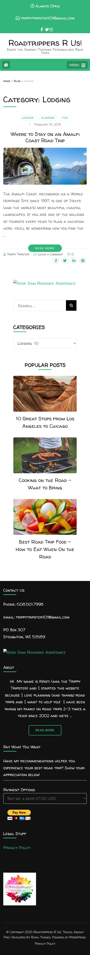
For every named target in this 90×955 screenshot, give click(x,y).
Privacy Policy (16, 847)
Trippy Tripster (18, 254)
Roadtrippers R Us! (45, 42)
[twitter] (45, 26)
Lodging (28, 118)
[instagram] (49, 26)
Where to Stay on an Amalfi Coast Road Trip (45, 137)
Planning (48, 118)
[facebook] (40, 26)
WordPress (77, 937)
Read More (45, 248)
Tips (65, 118)
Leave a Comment (50, 254)
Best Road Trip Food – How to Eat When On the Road (45, 549)
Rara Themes (40, 937)
